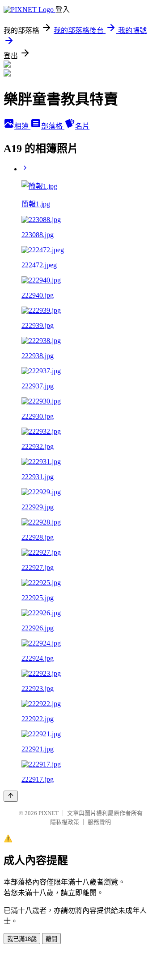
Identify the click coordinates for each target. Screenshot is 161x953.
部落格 (52, 126)
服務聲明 (99, 822)
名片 (82, 126)
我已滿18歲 (22, 939)
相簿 (22, 126)
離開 (51, 939)
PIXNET (48, 813)
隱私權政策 (64, 822)
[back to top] (11, 796)
